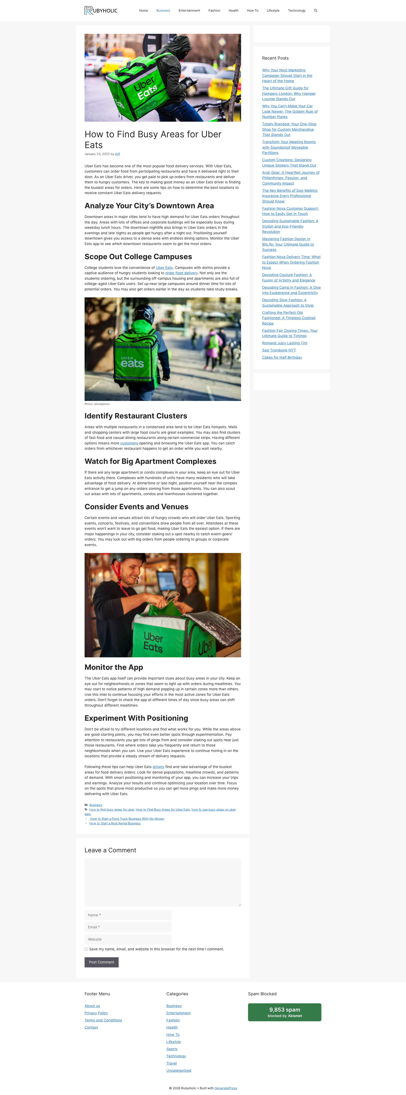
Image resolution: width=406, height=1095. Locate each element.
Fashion (214, 10)
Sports (172, 1049)
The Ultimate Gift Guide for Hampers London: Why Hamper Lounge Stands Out (289, 93)
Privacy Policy (96, 1013)
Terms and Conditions (103, 1020)
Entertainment (189, 10)
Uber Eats (164, 268)
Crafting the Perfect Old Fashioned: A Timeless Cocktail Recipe (288, 318)
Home (143, 10)
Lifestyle (273, 10)
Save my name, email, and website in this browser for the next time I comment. (156, 949)
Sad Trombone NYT (279, 350)
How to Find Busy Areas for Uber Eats (163, 809)
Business (163, 10)
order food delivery (181, 273)
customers (129, 443)
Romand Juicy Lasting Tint (284, 343)
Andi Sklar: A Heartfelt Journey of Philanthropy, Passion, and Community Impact (291, 177)
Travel (171, 1063)
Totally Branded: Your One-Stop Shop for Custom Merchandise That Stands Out (289, 129)
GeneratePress (226, 1088)
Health (234, 10)
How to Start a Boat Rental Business (115, 823)
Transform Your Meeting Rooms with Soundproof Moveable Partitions (289, 147)
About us (92, 1006)
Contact (91, 1027)
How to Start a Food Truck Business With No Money (126, 818)
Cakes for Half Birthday (282, 357)
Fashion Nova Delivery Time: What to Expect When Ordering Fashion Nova (291, 262)
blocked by (285, 1012)
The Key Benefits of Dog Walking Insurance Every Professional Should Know (289, 195)
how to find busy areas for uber (111, 809)
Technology (297, 10)
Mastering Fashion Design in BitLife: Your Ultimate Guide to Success (288, 244)
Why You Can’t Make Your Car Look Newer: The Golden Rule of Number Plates (290, 111)
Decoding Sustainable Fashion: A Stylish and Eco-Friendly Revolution (290, 226)
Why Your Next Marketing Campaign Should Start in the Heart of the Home (287, 75)
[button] (315, 10)
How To (252, 10)
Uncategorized (178, 1070)
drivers (158, 767)
